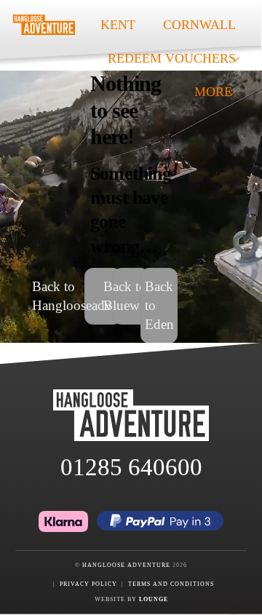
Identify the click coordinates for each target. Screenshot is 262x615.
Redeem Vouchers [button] (172, 58)
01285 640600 (131, 467)
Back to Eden (159, 305)
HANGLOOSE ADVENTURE (126, 565)
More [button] (213, 91)
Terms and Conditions (171, 584)
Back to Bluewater (131, 296)
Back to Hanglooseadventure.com (102, 296)
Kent (117, 24)
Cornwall (199, 24)
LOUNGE (153, 599)
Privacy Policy (88, 584)
